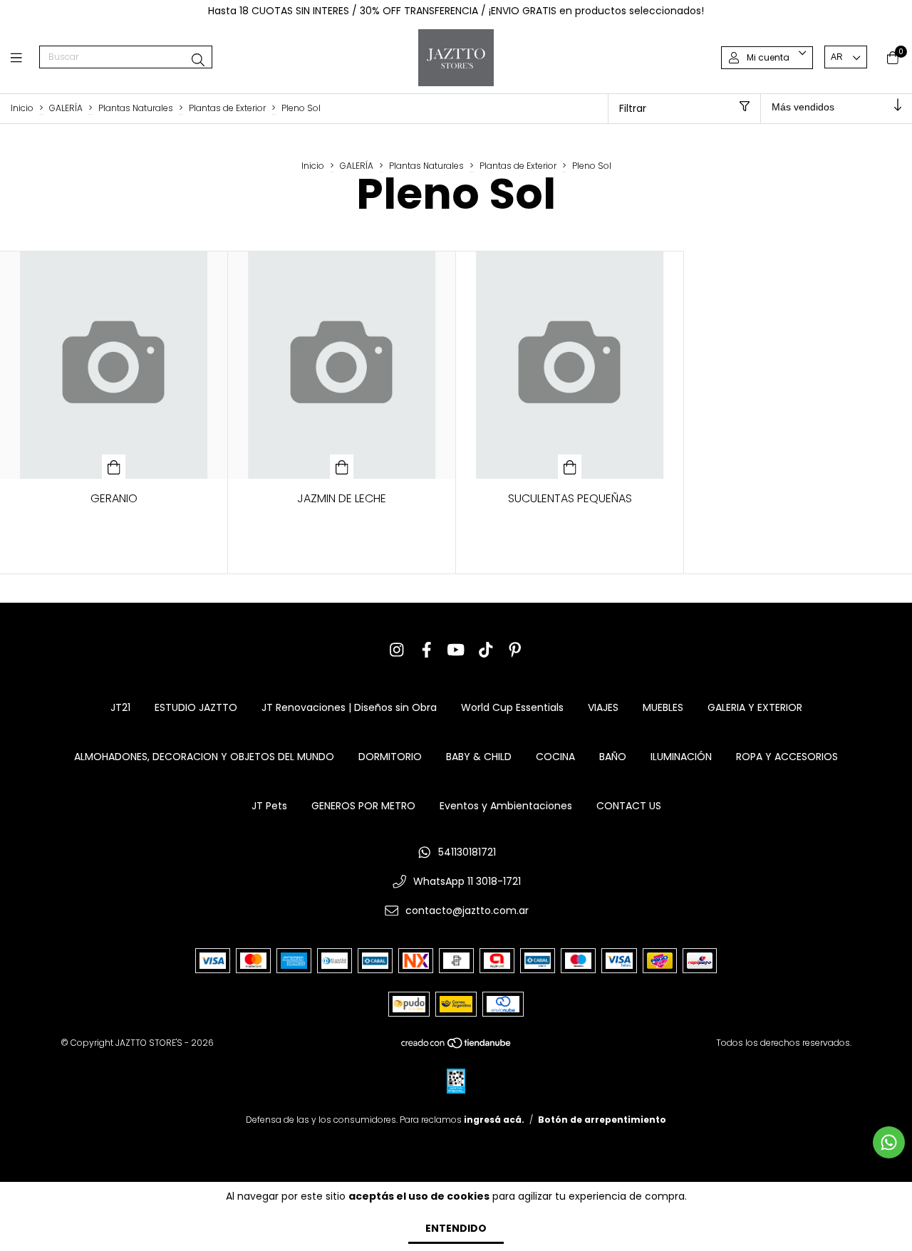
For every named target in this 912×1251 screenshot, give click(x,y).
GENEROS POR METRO (363, 806)
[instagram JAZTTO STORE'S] (396, 650)
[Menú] (25, 57)
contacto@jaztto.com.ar (467, 910)
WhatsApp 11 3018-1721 (467, 881)
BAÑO (612, 756)
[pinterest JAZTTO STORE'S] (515, 650)
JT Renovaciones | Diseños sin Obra (349, 707)
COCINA (555, 756)
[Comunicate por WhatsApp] (889, 1142)
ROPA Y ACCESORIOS (787, 756)
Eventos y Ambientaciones (506, 806)
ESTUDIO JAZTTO (196, 707)
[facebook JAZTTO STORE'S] (426, 650)
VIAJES (603, 707)
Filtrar (632, 108)
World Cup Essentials (512, 707)
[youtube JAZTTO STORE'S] (456, 650)
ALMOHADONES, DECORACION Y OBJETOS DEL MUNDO (204, 756)
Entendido (456, 1228)
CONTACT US (628, 806)
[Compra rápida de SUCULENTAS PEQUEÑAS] (570, 467)
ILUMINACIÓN (681, 756)
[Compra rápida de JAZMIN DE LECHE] (342, 467)
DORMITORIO (390, 756)
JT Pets (269, 806)
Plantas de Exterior (227, 108)
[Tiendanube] (457, 1046)
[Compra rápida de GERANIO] (114, 467)
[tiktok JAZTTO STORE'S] (485, 650)
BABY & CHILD (479, 756)
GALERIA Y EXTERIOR (755, 707)
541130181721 (467, 852)
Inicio (22, 108)
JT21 (120, 707)
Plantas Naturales (135, 108)
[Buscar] (198, 60)
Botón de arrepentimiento (602, 1120)
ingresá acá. (494, 1120)
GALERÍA (66, 108)
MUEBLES (663, 707)
